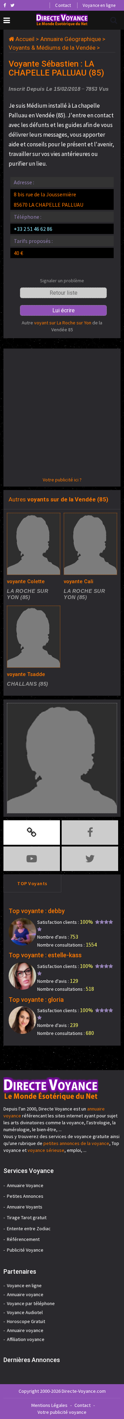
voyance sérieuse (46, 1150)
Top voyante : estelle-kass (45, 955)
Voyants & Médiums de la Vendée (52, 47)
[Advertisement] (62, 414)
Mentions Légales (49, 1405)
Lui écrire (63, 310)
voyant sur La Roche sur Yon (62, 323)
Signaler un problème (62, 280)
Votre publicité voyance (62, 1412)
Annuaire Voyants (24, 1207)
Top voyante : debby (37, 910)
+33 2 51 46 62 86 (33, 228)
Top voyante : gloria (36, 999)
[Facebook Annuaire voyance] (4, 5)
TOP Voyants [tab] (32, 883)
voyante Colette (26, 581)
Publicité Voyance (25, 1250)
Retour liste (64, 293)
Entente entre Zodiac (29, 1228)
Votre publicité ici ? (62, 480)
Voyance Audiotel (25, 1312)
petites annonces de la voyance (76, 1143)
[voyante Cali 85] (90, 544)
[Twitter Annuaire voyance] (12, 5)
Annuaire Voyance (25, 1185)
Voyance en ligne (99, 5)
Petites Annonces (25, 1196)
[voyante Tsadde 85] (33, 637)
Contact (63, 5)
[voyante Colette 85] (33, 544)
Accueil (25, 39)
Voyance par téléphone (31, 1303)
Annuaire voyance (25, 1294)
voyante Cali (78, 581)
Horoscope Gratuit (26, 1321)
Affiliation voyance (25, 1339)
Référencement (23, 1239)
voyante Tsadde (26, 674)
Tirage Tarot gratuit (26, 1217)
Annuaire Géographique (70, 39)
